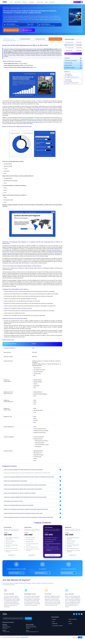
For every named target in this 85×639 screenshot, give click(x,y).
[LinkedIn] (82, 614)
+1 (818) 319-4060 (69, 75)
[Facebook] (74, 614)
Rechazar (74, 637)
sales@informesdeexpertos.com (72, 77)
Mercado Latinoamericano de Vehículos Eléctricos (33, 122)
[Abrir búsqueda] (71, 2)
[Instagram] (76, 614)
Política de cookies (24, 637)
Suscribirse (28, 618)
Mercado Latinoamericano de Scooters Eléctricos (46, 109)
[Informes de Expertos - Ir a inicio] (4, 2)
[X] (79, 614)
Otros (8, 8)
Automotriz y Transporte (15, 8)
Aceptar (80, 637)
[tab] (9, 39)
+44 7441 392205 (69, 81)
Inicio (4, 8)
